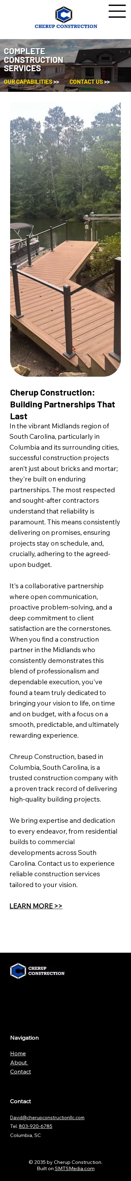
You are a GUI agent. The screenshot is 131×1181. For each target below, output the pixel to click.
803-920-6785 (35, 1126)
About (19, 1062)
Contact (20, 1071)
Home (18, 1053)
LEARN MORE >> (36, 906)
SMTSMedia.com (75, 1168)
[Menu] (117, 11)
